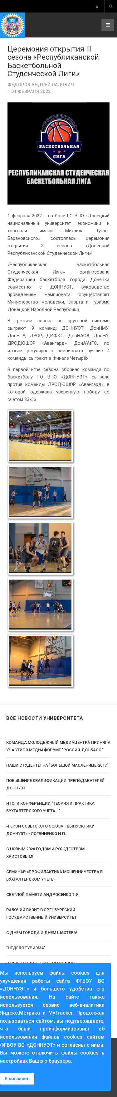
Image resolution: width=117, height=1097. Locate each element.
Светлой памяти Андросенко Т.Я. (43, 894)
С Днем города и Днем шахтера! (41, 932)
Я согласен (17, 1078)
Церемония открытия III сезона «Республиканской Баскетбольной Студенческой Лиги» (53, 61)
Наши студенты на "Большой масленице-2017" (57, 765)
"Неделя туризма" (26, 948)
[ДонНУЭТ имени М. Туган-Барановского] (12, 25)
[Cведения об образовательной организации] (97, 6)
